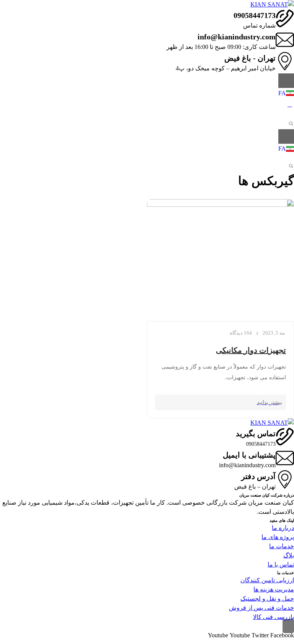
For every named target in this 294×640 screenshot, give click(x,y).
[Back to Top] (288, 626)
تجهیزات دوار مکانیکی (251, 350)
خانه (288, 194)
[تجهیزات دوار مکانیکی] (220, 260)
